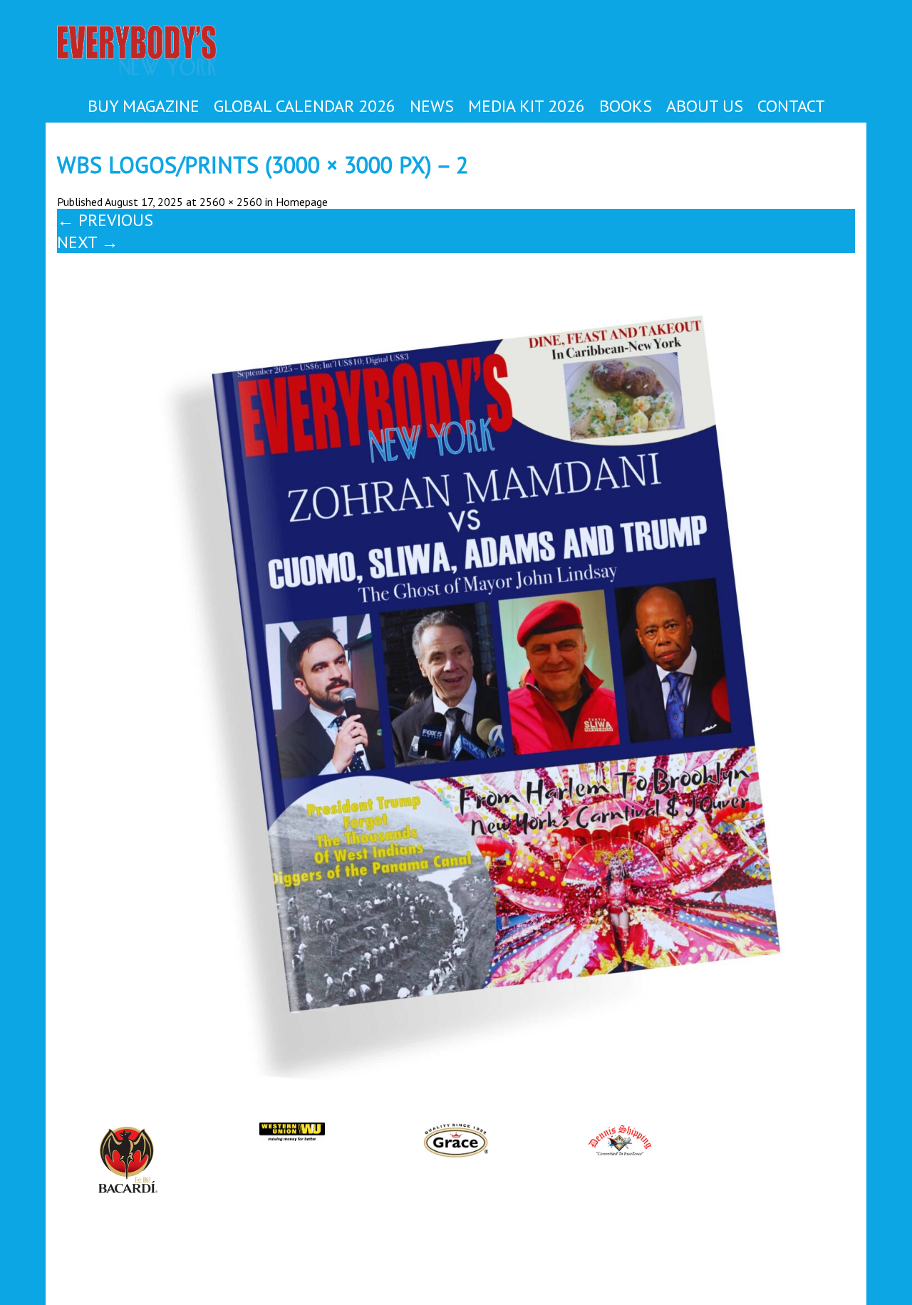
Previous (105, 220)
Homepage (302, 202)
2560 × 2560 (231, 202)
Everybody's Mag (152, 52)
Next (87, 242)
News (432, 106)
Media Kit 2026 (526, 106)
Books (625, 106)
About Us (704, 106)
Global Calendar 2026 (304, 106)
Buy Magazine (144, 106)
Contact (791, 106)
